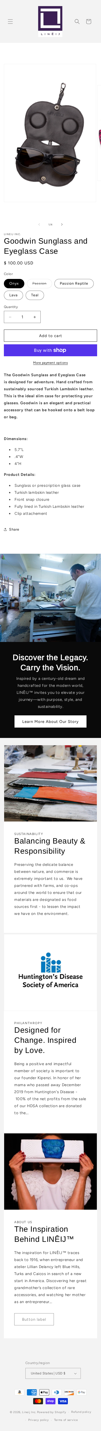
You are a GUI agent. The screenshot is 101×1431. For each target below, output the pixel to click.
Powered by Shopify (51, 1412)
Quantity (11, 307)
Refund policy (81, 1412)
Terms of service (66, 1420)
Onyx (14, 283)
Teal (35, 295)
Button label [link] (34, 1319)
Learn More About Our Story (50, 721)
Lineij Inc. (29, 1412)
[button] (10, 21)
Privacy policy (38, 1420)
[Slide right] (62, 224)
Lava (13, 295)
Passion (42, 284)
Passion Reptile (74, 283)
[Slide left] (39, 224)
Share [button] (14, 529)
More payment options (50, 363)
